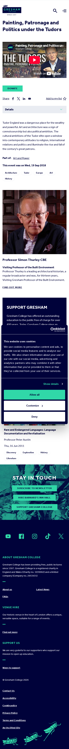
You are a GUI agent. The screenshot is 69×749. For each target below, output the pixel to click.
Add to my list (54, 98)
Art (51, 173)
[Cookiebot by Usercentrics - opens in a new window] (50, 329)
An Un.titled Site (11, 727)
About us (7, 589)
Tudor (26, 173)
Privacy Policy (10, 713)
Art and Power (21, 158)
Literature (11, 458)
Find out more (12, 287)
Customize (32, 405)
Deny (34, 416)
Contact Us (9, 690)
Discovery (11, 452)
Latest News (42, 589)
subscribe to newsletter (34, 488)
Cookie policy (10, 705)
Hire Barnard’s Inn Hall (34, 497)
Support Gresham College (34, 507)
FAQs (5, 596)
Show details (51, 383)
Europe (39, 173)
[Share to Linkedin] (24, 99)
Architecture (11, 173)
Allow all (34, 394)
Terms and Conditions (14, 720)
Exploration (28, 452)
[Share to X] (18, 99)
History (8, 178)
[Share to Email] (29, 99)
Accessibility (9, 698)
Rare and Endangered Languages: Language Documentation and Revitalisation (30, 431)
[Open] (8, 536)
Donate (13, 88)
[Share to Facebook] (13, 99)
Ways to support (11, 667)
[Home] (12, 11)
